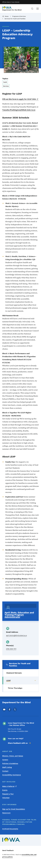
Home (6, 16)
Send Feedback (8, 850)
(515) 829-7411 (11, 649)
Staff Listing (7, 767)
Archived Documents (10, 829)
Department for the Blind (11, 10)
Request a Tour (8, 794)
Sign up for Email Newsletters (13, 809)
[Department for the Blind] (7, 7)
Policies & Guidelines (10, 763)
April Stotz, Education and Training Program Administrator (19, 614)
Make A (8, 786)
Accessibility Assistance (11, 775)
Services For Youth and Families (15, 18)
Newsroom (6, 813)
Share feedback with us (18, 743)
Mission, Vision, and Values (12, 756)
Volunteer (6, 798)
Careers (5, 760)
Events (4, 790)
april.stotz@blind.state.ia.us (16, 635)
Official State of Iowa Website (10, 2)
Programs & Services (19, 16)
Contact (5, 771)
